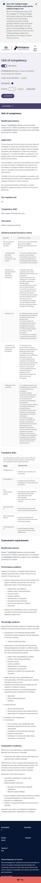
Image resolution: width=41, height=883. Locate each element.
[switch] (4, 65)
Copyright (27, 827)
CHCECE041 (12, 125)
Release (4, 89)
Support (28, 838)
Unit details (8, 106)
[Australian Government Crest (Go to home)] (6, 48)
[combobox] (12, 89)
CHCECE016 (7, 130)
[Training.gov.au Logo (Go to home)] (20, 48)
